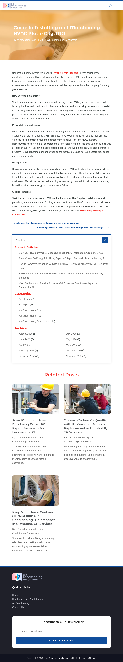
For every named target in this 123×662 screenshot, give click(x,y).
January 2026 (73, 350)
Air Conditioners (27, 310)
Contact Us (18, 607)
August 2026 (26, 333)
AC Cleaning (25, 299)
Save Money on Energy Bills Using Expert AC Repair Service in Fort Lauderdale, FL (62, 258)
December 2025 (27, 356)
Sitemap (92, 658)
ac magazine (23, 40)
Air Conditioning (27, 315)
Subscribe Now (61, 640)
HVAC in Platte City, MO (65, 73)
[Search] (105, 240)
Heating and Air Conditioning (27, 599)
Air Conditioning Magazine (58, 658)
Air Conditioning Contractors (62, 40)
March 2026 (72, 345)
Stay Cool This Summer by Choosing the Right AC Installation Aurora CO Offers (61, 252)
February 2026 (26, 350)
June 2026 (24, 339)
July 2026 (71, 333)
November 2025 (74, 356)
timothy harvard (27, 437)
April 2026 (24, 345)
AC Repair (24, 304)
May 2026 (71, 339)
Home (15, 595)
